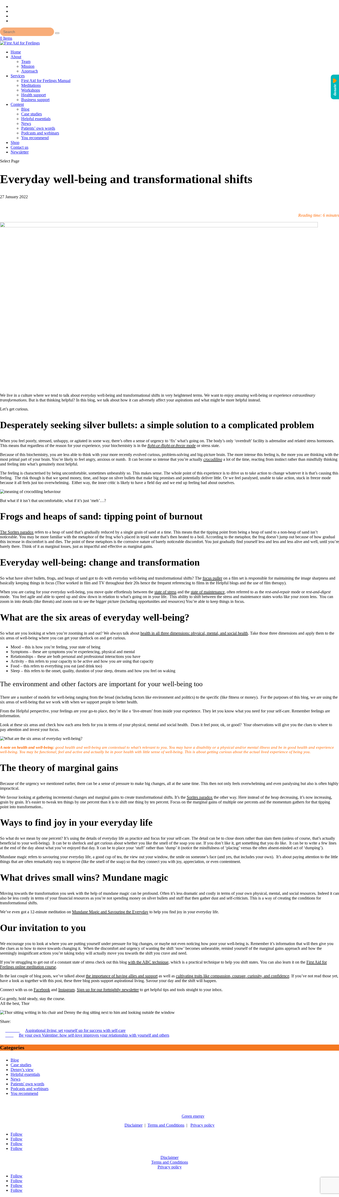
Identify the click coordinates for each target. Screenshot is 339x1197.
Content (17, 104)
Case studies (31, 114)
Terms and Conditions (166, 1125)
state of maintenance (208, 592)
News (26, 123)
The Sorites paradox (17, 532)
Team (25, 61)
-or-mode (172, 445)
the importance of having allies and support (122, 976)
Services (18, 76)
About (16, 57)
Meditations (31, 85)
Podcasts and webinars (40, 133)
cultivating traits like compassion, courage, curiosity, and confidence (232, 976)
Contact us (19, 147)
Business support (35, 99)
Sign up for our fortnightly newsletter (108, 989)
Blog (25, 109)
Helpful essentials (36, 118)
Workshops (30, 90)
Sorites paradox (200, 797)
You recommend (35, 137)
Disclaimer (133, 1125)
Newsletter (20, 152)
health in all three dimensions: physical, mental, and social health (194, 633)
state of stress (165, 592)
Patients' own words (27, 1084)
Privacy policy (202, 1125)
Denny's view (22, 1069)
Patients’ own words (38, 128)
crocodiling (212, 459)
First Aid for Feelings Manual (45, 80)
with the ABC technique (148, 962)
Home (16, 52)
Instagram (66, 989)
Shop (15, 142)
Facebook (42, 989)
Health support (33, 95)
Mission (27, 66)
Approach (29, 71)
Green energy (193, 1116)
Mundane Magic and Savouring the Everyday (110, 912)
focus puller (212, 578)
